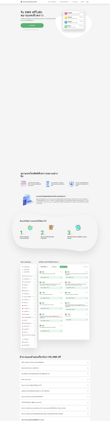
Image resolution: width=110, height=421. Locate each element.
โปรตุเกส (27, 290)
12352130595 (27, 272)
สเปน (26, 287)
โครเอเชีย (27, 314)
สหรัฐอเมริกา (27, 266)
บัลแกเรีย (27, 299)
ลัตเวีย (26, 305)
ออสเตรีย (27, 329)
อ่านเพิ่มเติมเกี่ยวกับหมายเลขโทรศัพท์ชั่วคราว (31, 29)
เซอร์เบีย (27, 311)
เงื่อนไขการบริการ (86, 262)
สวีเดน (26, 332)
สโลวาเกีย (27, 326)
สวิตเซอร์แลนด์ (28, 323)
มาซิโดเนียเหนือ (29, 317)
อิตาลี (26, 320)
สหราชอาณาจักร (29, 276)
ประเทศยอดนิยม (53, 1)
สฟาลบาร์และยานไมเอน (28, 335)
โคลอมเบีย (27, 345)
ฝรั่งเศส (26, 284)
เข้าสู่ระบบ (76, 1)
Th (86, 1)
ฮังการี (26, 302)
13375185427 (27, 269)
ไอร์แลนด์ (27, 293)
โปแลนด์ (27, 339)
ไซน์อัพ (82, 1)
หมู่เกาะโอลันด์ (28, 296)
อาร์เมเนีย (27, 308)
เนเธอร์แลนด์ (28, 282)
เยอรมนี (27, 342)
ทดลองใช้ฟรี (32, 25)
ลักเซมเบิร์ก (28, 279)
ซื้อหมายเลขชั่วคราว (65, 1)
